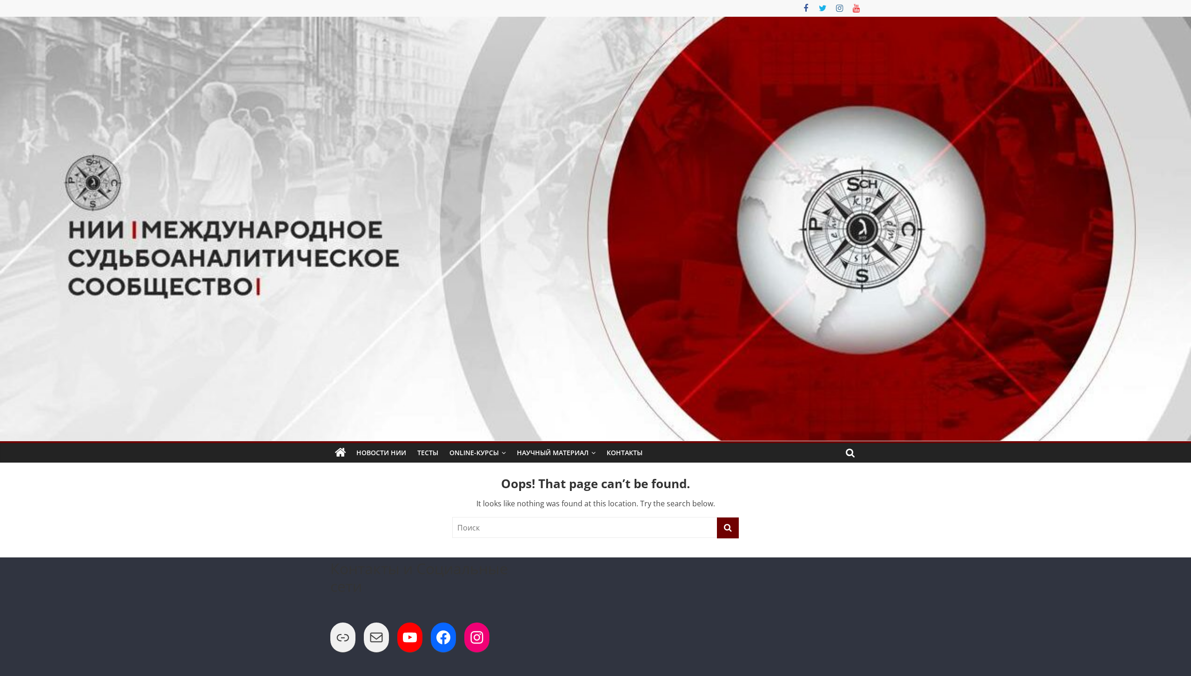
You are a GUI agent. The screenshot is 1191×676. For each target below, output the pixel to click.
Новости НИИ (381, 452)
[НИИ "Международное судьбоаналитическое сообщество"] (340, 453)
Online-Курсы (474, 452)
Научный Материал (553, 452)
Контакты (624, 452)
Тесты (427, 452)
